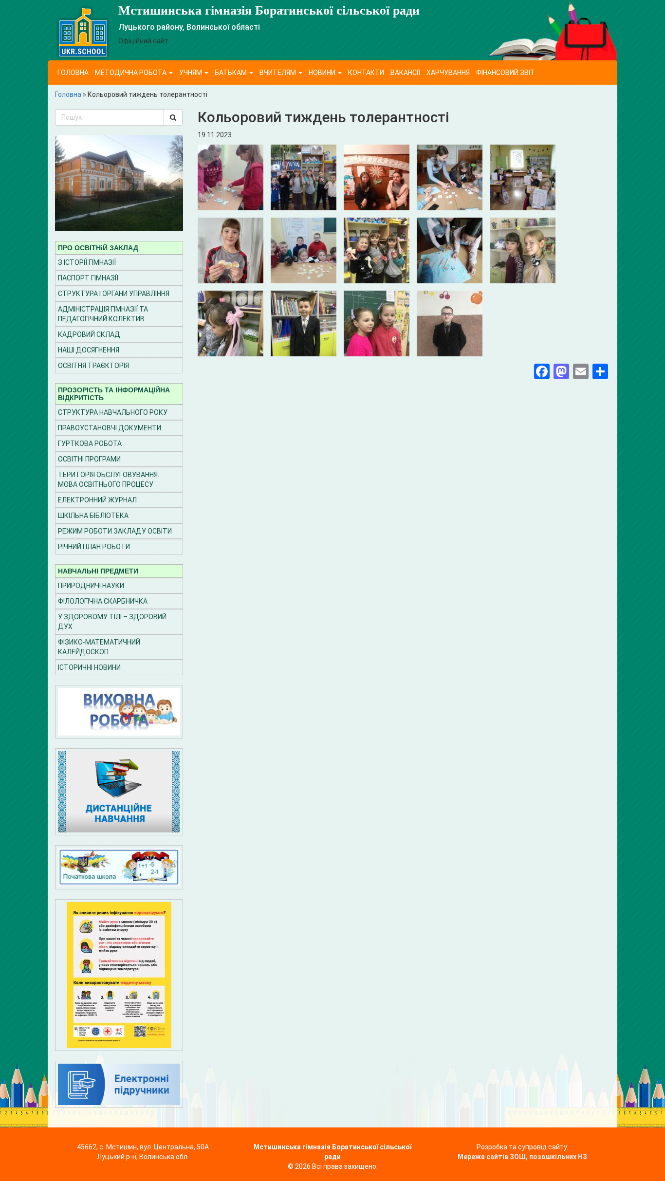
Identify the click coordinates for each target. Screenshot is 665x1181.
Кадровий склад (89, 334)
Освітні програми (89, 459)
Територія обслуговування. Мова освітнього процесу (108, 479)
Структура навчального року (112, 412)
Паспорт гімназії (88, 278)
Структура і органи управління (113, 293)
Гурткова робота (90, 443)
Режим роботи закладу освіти (115, 531)
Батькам (231, 72)
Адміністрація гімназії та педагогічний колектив (103, 314)
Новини (323, 72)
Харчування (448, 72)
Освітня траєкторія (93, 365)
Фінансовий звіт (505, 72)
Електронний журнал (97, 500)
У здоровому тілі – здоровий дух (112, 621)
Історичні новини (89, 667)
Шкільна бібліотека (93, 515)
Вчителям (278, 72)
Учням (191, 72)
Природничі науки (91, 586)
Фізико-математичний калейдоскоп (99, 647)
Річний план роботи (94, 547)
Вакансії (405, 72)
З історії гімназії (87, 262)
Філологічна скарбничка (103, 601)
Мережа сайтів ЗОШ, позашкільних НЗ (522, 1157)
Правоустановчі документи (109, 428)
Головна (73, 72)
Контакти (366, 72)
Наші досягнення (88, 350)
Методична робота (131, 72)
